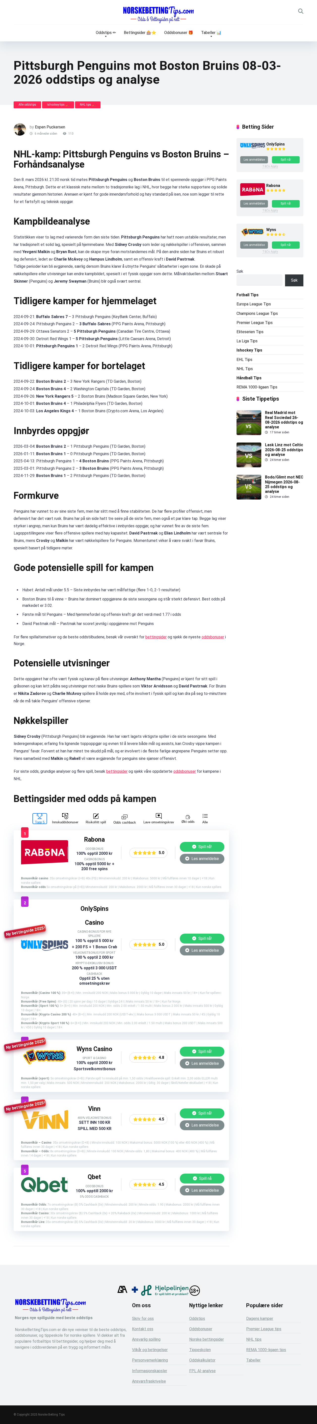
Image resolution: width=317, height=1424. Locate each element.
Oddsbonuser (200, 1329)
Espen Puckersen (50, 127)
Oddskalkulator (202, 1360)
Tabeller (253, 1360)
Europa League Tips (254, 304)
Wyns (271, 229)
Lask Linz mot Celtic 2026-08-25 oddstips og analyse (284, 450)
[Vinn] (44, 1127)
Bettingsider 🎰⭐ (140, 32)
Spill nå (204, 1178)
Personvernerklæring (150, 1360)
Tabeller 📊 (211, 32)
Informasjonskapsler (149, 1370)
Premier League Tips (255, 322)
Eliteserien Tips (250, 331)
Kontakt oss (142, 1329)
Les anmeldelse (204, 858)
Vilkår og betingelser (150, 1349)
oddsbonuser (213, 637)
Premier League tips (263, 1329)
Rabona (273, 185)
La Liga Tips (247, 341)
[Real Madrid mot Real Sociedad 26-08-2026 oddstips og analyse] (249, 433)
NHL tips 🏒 (88, 104)
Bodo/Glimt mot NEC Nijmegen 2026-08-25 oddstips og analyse (284, 484)
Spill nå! (204, 846)
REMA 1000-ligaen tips (266, 1349)
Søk (240, 271)
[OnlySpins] (44, 949)
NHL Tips (245, 368)
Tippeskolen (200, 1349)
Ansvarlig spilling (146, 1339)
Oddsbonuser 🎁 (178, 32)
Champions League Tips (257, 313)
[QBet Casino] (44, 1190)
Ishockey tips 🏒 (58, 104)
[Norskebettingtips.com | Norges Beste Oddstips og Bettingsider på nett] (158, 15)
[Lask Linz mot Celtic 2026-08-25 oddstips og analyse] (249, 466)
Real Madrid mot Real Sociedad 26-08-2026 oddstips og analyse (284, 419)
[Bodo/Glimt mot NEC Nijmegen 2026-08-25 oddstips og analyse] (249, 498)
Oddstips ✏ (106, 32)
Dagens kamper (259, 1318)
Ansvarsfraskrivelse (149, 1381)
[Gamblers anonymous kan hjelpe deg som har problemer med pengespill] (122, 1294)
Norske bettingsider (206, 1339)
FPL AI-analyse (202, 1370)
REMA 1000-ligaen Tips (257, 387)
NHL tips (254, 1339)
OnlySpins (275, 144)
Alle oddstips (27, 104)
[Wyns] (44, 1066)
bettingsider (156, 637)
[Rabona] (44, 863)
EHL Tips (244, 359)
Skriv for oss (143, 1318)
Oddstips (197, 1318)
